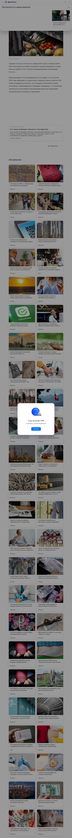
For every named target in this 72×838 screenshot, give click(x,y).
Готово (36, 429)
